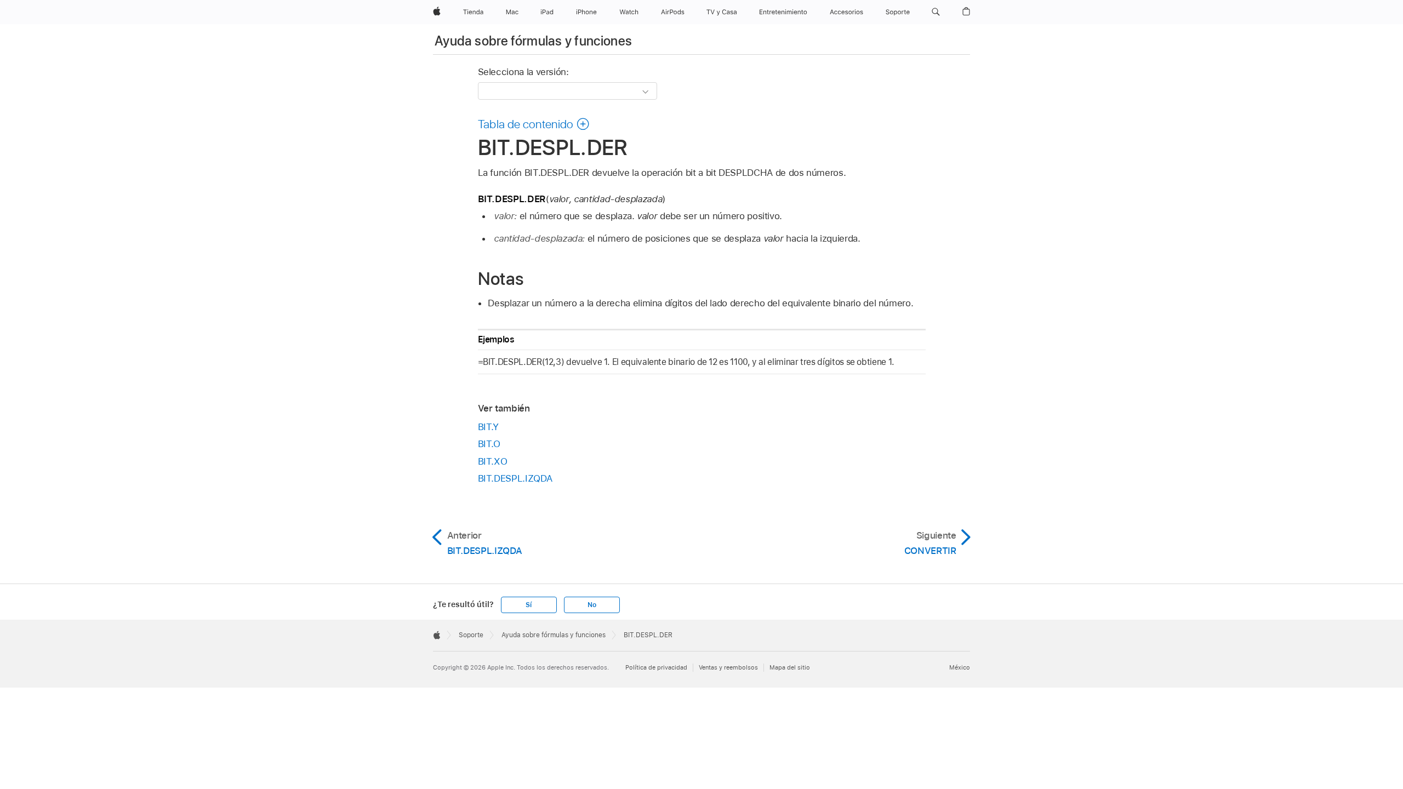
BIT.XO (492, 461)
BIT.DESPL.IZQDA (515, 478)
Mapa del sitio (789, 667)
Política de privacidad (656, 667)
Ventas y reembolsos (728, 667)
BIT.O (489, 443)
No (592, 605)
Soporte (471, 635)
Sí (529, 605)
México (959, 667)
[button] (935, 12)
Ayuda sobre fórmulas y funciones (533, 41)
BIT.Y (488, 426)
